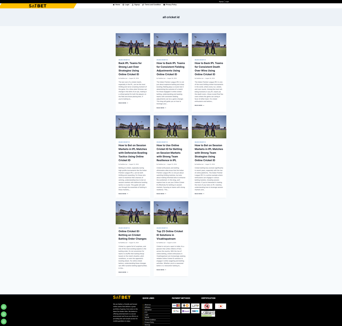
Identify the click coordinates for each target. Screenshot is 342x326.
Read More (123, 103)
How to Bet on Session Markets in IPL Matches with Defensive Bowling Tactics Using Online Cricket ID (133, 153)
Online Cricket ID (124, 60)
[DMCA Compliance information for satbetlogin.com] (208, 313)
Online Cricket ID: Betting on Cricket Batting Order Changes (133, 235)
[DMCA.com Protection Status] (208, 316)
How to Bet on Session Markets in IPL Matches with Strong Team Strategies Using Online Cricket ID (209, 153)
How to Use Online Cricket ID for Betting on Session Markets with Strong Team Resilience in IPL (169, 153)
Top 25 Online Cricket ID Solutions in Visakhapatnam (170, 235)
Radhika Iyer (123, 78)
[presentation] (133, 44)
